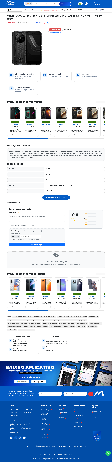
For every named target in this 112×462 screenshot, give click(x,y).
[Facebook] (12, 439)
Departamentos (15, 10)
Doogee (38, 22)
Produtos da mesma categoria (26, 274)
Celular (34, 22)
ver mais (100, 102)
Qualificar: (12, 212)
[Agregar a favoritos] (44, 22)
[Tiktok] (20, 439)
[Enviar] (90, 394)
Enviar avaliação (37, 245)
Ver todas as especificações (55, 197)
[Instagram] (16, 439)
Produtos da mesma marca (24, 102)
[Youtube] (25, 439)
